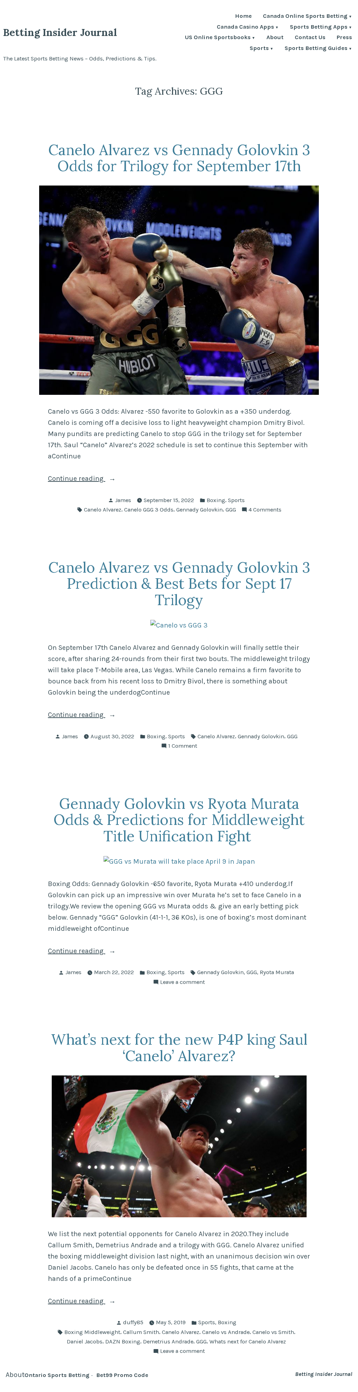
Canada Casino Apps (245, 27)
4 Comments (265, 510)
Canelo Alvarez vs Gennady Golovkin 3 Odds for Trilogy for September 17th (179, 157)
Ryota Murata (277, 972)
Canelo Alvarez (102, 509)
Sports (259, 48)
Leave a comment (182, 982)
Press (344, 38)
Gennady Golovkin (199, 509)
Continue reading (93, 479)
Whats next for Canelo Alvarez (247, 1341)
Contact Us (310, 38)
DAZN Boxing (122, 1341)
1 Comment (182, 746)
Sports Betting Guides (316, 48)
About (275, 38)
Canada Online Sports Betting (305, 16)
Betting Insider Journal (60, 32)
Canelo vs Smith (273, 1332)
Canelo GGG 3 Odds (148, 509)
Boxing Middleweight (92, 1332)
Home (243, 16)
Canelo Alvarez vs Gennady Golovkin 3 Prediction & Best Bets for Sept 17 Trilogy (179, 583)
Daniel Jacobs (84, 1341)
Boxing (216, 500)
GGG (230, 509)
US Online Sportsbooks (218, 38)
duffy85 (133, 1322)
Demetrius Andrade (168, 1341)
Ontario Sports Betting (57, 1375)
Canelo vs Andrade (226, 1332)
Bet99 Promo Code (122, 1375)
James (123, 500)
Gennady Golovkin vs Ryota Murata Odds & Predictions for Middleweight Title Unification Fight (179, 819)
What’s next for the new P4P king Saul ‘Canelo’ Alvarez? (179, 1047)
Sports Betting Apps (319, 27)
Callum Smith (141, 1332)
